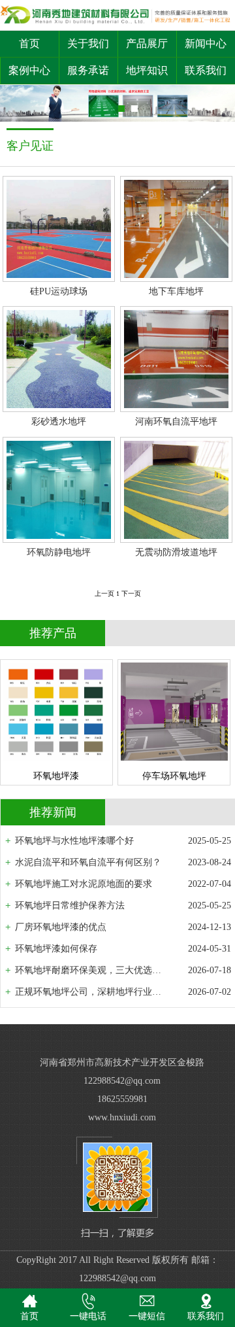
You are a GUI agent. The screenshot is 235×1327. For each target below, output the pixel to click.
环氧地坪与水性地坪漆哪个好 (74, 841)
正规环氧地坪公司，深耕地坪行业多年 (90, 992)
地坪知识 (147, 70)
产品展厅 (147, 43)
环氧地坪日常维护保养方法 (70, 905)
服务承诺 (88, 70)
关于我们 (88, 43)
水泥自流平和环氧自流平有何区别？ (88, 862)
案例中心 (29, 70)
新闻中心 (206, 43)
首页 (29, 43)
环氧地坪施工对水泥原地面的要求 (83, 884)
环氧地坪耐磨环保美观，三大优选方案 (90, 970)
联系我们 (206, 70)
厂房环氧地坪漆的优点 (60, 927)
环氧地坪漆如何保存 (56, 949)
